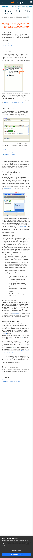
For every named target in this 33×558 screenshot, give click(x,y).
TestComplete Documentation (9, 6)
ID (5, 149)
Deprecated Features (6, 8)
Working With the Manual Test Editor (13, 102)
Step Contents (8, 45)
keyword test (23, 226)
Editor (21, 8)
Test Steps (7, 43)
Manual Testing (15, 8)
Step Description (8, 188)
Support (20, 2)
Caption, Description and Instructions (14, 152)
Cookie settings (16, 550)
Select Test (4, 333)
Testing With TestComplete (25, 6)
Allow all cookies (16, 554)
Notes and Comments (10, 154)
